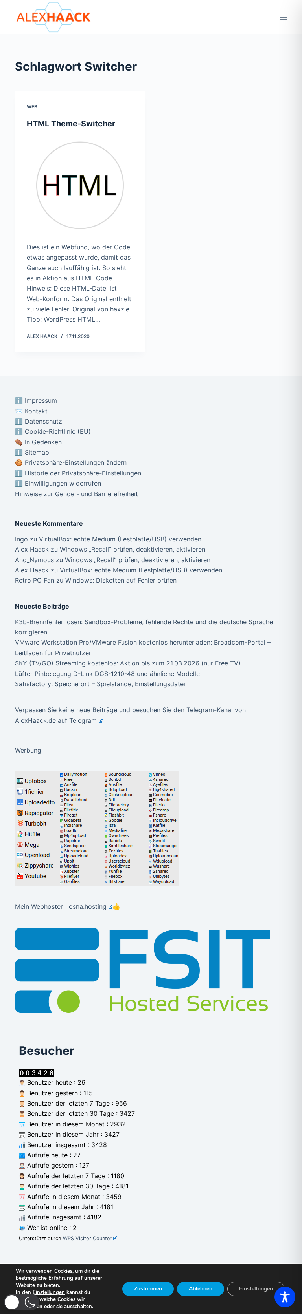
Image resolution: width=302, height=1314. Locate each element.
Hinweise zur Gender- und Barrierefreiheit (76, 494)
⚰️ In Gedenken (38, 442)
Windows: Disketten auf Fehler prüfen (121, 580)
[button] (21, 1302)
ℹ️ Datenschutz (38, 421)
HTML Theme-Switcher (71, 123)
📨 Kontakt (31, 411)
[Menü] (283, 17)
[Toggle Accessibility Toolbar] (285, 1297)
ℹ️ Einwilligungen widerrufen (58, 483)
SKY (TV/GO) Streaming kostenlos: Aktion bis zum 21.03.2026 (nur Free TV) (128, 663)
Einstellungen (49, 1292)
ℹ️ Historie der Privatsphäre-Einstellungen (78, 473)
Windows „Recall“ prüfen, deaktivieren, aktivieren (132, 549)
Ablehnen (200, 1288)
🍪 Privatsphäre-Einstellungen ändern (71, 462)
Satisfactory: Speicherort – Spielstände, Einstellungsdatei (100, 684)
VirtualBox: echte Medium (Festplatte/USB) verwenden (120, 539)
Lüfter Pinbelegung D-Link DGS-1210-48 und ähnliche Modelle (107, 674)
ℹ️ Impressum (36, 400)
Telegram (83, 720)
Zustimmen (148, 1288)
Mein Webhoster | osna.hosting (61, 906)
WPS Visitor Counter (87, 1238)
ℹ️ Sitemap (32, 452)
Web (32, 107)
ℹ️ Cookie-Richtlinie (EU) (53, 431)
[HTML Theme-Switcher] (80, 185)
